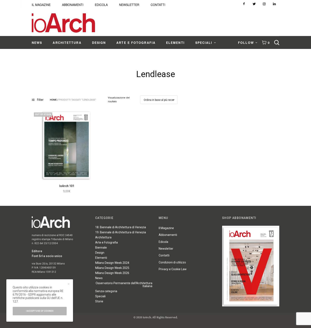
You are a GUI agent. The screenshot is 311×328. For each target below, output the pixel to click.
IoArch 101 (66, 186)
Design (99, 252)
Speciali (100, 296)
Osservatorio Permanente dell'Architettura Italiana (124, 285)
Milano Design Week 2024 (112, 262)
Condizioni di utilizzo (172, 262)
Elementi (101, 257)
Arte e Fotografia (106, 242)
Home (53, 100)
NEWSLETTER (129, 5)
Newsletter (166, 248)
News (99, 278)
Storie (99, 301)
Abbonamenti (168, 235)
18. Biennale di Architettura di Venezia (120, 227)
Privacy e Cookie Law (173, 269)
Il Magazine (166, 228)
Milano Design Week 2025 (112, 267)
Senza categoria (106, 291)
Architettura (103, 237)
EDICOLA (101, 5)
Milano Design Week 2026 (112, 272)
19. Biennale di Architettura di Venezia (120, 232)
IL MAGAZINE (41, 5)
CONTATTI (158, 5)
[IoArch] (63, 23)
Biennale (101, 247)
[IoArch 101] (67, 145)
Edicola (163, 242)
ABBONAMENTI (72, 5)
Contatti (164, 255)
